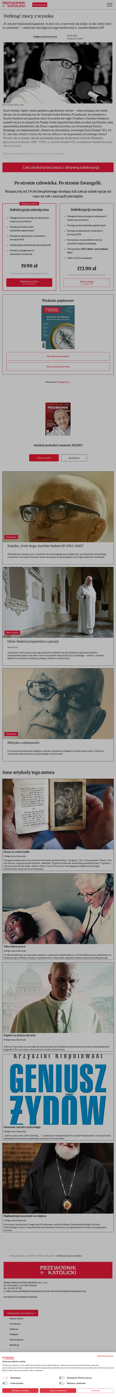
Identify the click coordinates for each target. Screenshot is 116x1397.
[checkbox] (5, 1377)
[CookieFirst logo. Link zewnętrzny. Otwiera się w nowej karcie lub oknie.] (8, 1358)
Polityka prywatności (105, 1356)
